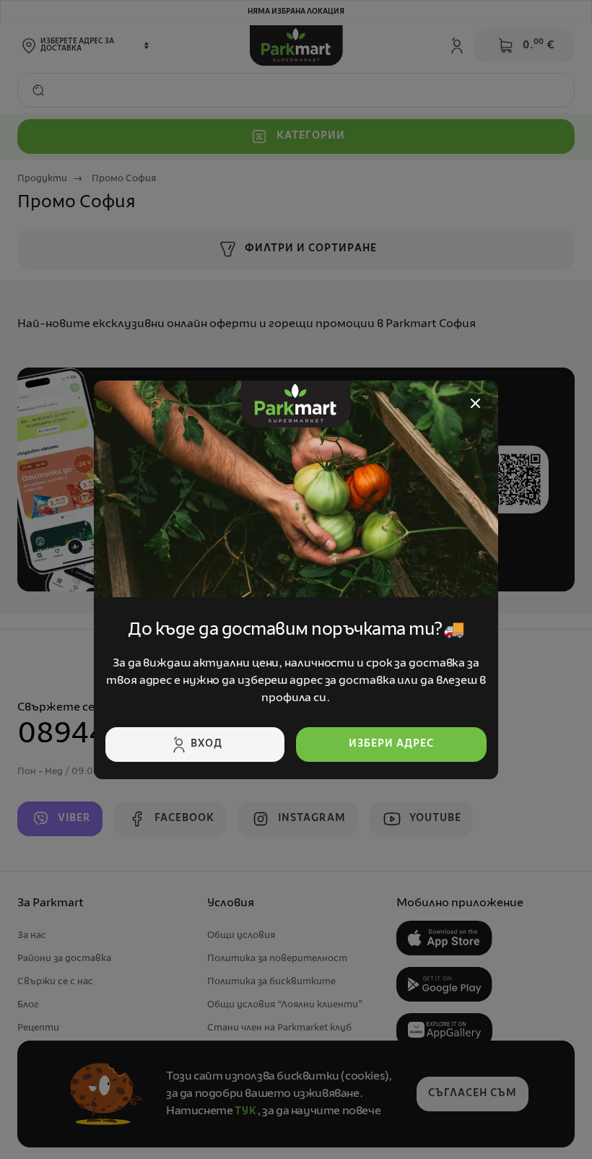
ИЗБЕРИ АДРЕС (391, 744)
